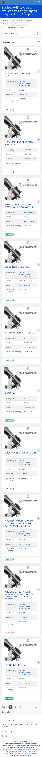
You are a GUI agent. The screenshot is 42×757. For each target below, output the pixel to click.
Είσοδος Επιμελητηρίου (21, 742)
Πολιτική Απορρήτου (33, 749)
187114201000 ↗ (30, 347)
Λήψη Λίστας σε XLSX (15, 28)
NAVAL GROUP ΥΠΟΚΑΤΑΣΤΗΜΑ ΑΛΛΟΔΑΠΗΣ (20, 143)
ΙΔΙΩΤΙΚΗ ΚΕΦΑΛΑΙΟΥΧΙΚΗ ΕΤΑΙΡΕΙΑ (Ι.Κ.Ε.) (24, 83)
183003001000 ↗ (30, 407)
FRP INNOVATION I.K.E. (15, 665)
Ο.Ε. (25, 338)
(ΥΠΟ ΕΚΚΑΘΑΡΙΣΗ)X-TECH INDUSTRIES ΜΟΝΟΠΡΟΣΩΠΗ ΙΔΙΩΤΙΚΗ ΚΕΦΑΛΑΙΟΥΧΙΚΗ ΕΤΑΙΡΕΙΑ (19, 595)
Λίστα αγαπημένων (39, 2)
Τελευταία (6, 712)
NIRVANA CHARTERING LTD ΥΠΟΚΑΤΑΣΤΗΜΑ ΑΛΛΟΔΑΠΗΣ (19, 205)
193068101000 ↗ (24, 94)
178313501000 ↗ (24, 617)
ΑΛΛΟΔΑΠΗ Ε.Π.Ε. (30, 212)
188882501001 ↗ (30, 159)
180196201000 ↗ (24, 544)
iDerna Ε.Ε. (10, 392)
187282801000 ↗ (24, 285)
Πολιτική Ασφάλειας (18, 749)
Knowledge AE (26, 755)
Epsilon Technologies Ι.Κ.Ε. (17, 267)
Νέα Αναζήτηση (10, 33)
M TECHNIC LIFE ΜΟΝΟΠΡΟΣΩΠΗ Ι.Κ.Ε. (21, 454)
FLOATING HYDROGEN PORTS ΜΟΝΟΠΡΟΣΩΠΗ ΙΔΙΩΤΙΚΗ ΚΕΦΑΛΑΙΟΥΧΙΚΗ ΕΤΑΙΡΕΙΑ (19, 523)
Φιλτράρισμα (8, 42)
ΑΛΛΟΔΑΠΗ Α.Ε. (29, 150)
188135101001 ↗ (29, 221)
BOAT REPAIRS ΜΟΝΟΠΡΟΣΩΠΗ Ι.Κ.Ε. (20, 74)
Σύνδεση (36, 2)
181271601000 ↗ (24, 473)
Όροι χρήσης (6, 749)
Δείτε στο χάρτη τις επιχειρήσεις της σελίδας (18, 20)
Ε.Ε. (25, 398)
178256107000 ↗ (24, 683)
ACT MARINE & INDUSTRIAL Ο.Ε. (20, 332)
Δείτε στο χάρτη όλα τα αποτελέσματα (16, 24)
